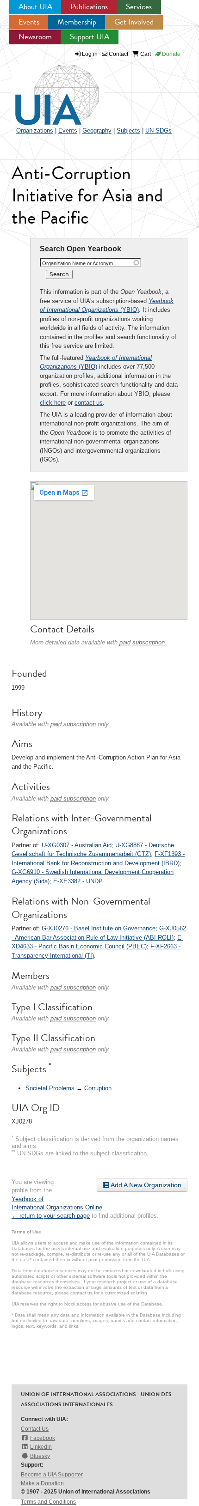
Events (29, 22)
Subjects (128, 130)
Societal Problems (50, 1088)
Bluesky (40, 1456)
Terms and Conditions (48, 1502)
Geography (97, 130)
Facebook (42, 1438)
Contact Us (35, 1429)
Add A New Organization (145, 1185)
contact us (89, 402)
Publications (89, 6)
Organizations (34, 130)
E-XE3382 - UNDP (77, 881)
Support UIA (89, 37)
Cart (145, 54)
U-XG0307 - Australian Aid (77, 845)
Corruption (98, 1088)
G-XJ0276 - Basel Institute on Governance (98, 928)
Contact (117, 54)
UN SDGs (158, 130)
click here (53, 402)
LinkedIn (41, 1447)
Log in (90, 54)
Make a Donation (42, 1483)
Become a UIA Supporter (52, 1474)
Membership (76, 22)
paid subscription (142, 642)
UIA (46, 89)
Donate (170, 54)
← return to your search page (51, 1215)
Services (139, 6)
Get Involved (134, 22)
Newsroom (35, 37)
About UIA (35, 6)
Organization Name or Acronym (77, 263)
